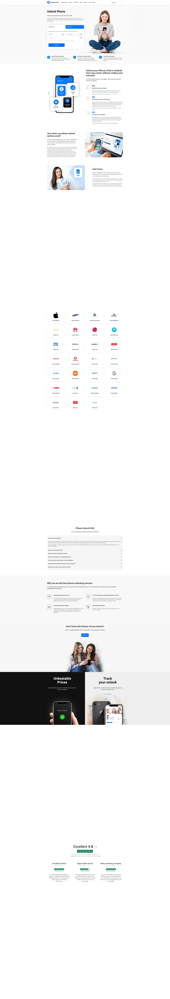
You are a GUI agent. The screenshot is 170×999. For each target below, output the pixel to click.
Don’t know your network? (111, 94)
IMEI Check (76, 2)
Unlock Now (56, 45)
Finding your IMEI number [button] (98, 94)
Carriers (70, 2)
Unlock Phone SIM (53, 2)
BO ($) (114, 2)
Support (85, 2)
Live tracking (107, 694)
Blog (81, 2)
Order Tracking (91, 2)
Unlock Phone (64, 2)
